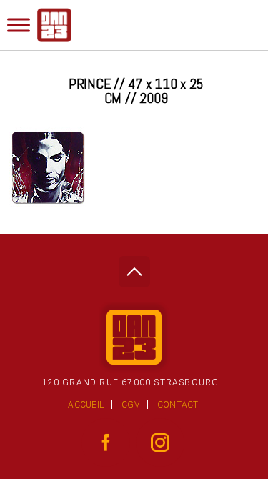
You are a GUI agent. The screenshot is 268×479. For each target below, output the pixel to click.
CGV (130, 405)
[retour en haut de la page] (134, 267)
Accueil (86, 405)
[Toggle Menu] (18, 24)
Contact (178, 405)
